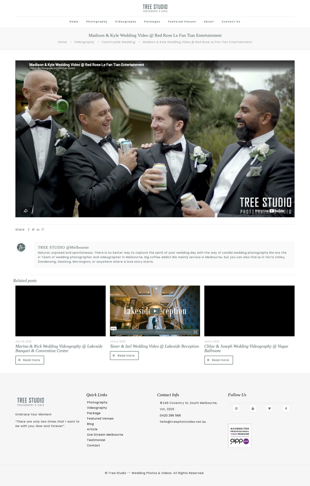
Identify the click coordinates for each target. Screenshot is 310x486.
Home (62, 42)
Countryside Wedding (118, 42)
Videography (84, 42)
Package (94, 413)
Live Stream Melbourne (105, 435)
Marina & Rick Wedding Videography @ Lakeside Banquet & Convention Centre (59, 348)
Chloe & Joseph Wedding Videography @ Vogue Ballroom (246, 348)
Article (92, 429)
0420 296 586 (170, 415)
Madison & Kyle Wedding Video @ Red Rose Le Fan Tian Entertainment (197, 42)
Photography (97, 402)
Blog (90, 424)
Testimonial (96, 440)
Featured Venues (100, 418)
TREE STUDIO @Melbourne (63, 247)
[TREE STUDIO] (155, 8)
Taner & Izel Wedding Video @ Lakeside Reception (154, 346)
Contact (93, 445)
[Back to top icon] (292, 478)
